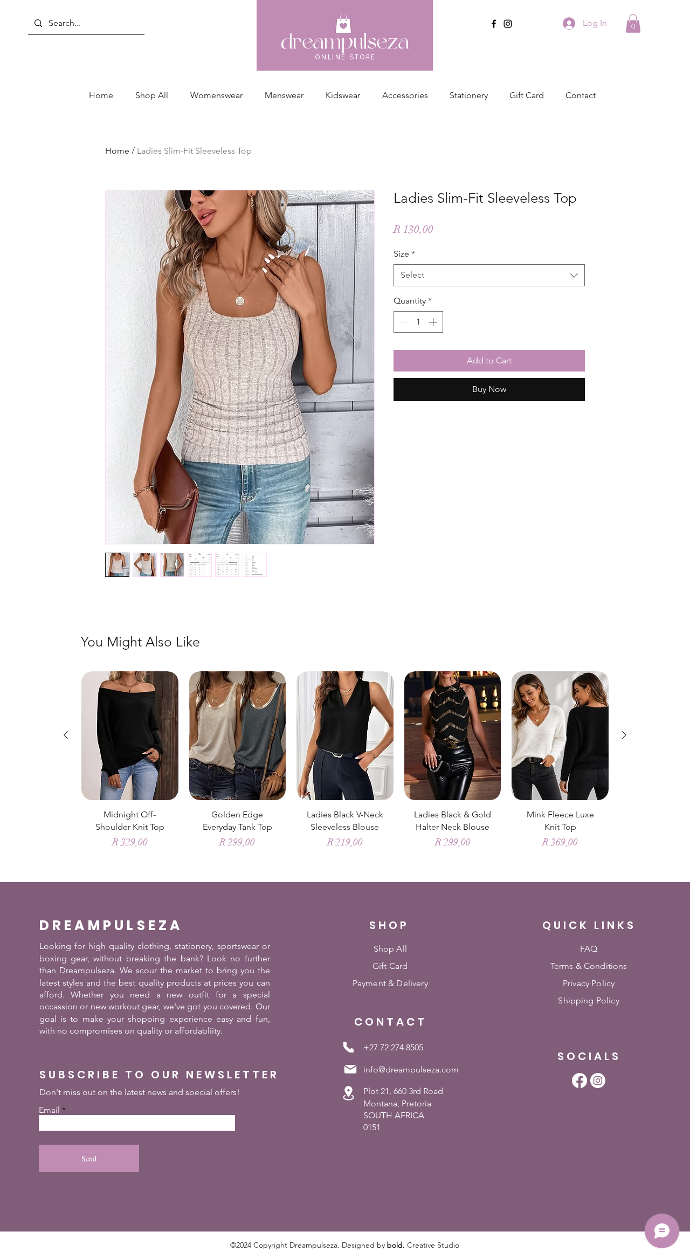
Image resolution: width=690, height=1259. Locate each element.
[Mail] (350, 1069)
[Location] (348, 1092)
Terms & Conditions (588, 966)
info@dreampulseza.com (411, 1069)
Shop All (390, 949)
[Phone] (348, 1047)
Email (49, 1110)
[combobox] (489, 275)
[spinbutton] (418, 322)
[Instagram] (507, 23)
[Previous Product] (65, 734)
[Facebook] (493, 23)
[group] (345, 771)
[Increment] (433, 322)
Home (117, 151)
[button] (633, 23)
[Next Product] (624, 734)
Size (404, 254)
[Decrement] (402, 322)
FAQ (588, 949)
